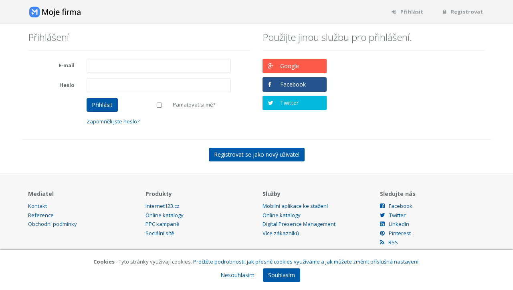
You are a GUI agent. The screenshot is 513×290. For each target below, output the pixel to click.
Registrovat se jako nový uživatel (256, 154)
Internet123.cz (162, 205)
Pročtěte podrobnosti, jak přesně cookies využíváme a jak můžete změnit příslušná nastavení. (306, 261)
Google (289, 66)
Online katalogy (164, 215)
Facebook (293, 84)
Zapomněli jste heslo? (113, 121)
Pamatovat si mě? (194, 104)
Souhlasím (281, 275)
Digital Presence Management (299, 224)
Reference (41, 215)
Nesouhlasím (237, 275)
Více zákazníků (281, 233)
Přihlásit (411, 11)
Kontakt (37, 205)
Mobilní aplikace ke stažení (295, 205)
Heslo (67, 85)
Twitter (289, 103)
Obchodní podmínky (52, 224)
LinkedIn (399, 224)
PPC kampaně (162, 224)
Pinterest (400, 233)
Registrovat (466, 11)
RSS (393, 242)
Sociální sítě (159, 233)
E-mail (67, 65)
